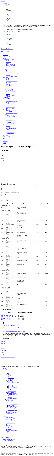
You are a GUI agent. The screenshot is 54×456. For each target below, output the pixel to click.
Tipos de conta (6, 77)
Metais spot (8, 71)
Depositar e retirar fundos (11, 91)
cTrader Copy (9, 66)
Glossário (8, 94)
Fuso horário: (7, 29)
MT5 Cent (8, 84)
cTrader (7, 63)
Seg (9, 43)
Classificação (8, 103)
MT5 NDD (8, 83)
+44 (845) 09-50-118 (5, 48)
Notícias (7, 129)
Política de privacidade (8, 440)
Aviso (7, 130)
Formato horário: (7, 36)
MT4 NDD (8, 78)
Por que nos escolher (10, 132)
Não (9, 34)
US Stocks (8, 75)
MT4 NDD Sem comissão (11, 81)
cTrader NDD (9, 85)
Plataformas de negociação (8, 59)
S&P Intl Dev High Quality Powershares (9, 316)
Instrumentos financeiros (11, 120)
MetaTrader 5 (8, 62)
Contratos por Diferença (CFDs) (12, 73)
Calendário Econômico (10, 116)
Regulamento (8, 127)
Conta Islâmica (9, 88)
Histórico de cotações (10, 122)
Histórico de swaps (12, 389)
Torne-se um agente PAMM (11, 102)
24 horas (10, 38)
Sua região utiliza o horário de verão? (12, 31)
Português (5, 3)
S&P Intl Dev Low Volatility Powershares (9, 319)
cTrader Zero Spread (10, 86)
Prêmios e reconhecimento (11, 128)
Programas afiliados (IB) (11, 110)
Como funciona (9, 100)
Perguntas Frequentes (10, 95)
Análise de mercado (10, 115)
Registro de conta (9, 90)
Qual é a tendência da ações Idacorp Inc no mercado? (14, 331)
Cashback (8, 96)
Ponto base (3, 341)
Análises (5, 114)
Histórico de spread (12, 391)
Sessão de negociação (10, 117)
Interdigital (3, 313)
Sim (9, 33)
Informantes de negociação (11, 113)
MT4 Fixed (8, 82)
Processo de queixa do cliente (9, 439)
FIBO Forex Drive (10, 68)
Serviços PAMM (6, 98)
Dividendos (3, 345)
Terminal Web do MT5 (10, 65)
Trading (4, 58)
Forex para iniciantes (10, 123)
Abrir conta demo (4, 197)
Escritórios (8, 126)
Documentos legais (10, 133)
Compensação (3, 350)
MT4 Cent (8, 79)
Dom (9, 44)
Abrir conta (5, 55)
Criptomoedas (9, 72)
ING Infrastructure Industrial (7, 315)
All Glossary (5, 354)
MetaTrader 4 (8, 60)
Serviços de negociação (8, 89)
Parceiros (5, 109)
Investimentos (6, 97)
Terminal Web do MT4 (10, 64)
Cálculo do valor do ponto (11, 76)
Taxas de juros (9, 119)
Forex (7, 70)
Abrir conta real (11, 197)
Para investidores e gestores (11, 101)
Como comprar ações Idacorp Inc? (10, 325)
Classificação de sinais (10, 107)
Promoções (8, 92)
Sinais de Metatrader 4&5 (8, 105)
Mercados (5, 69)
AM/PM (10, 39)
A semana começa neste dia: (10, 42)
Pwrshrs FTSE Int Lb (5, 318)
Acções (7, 121)
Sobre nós (5, 124)
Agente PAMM (9, 111)
